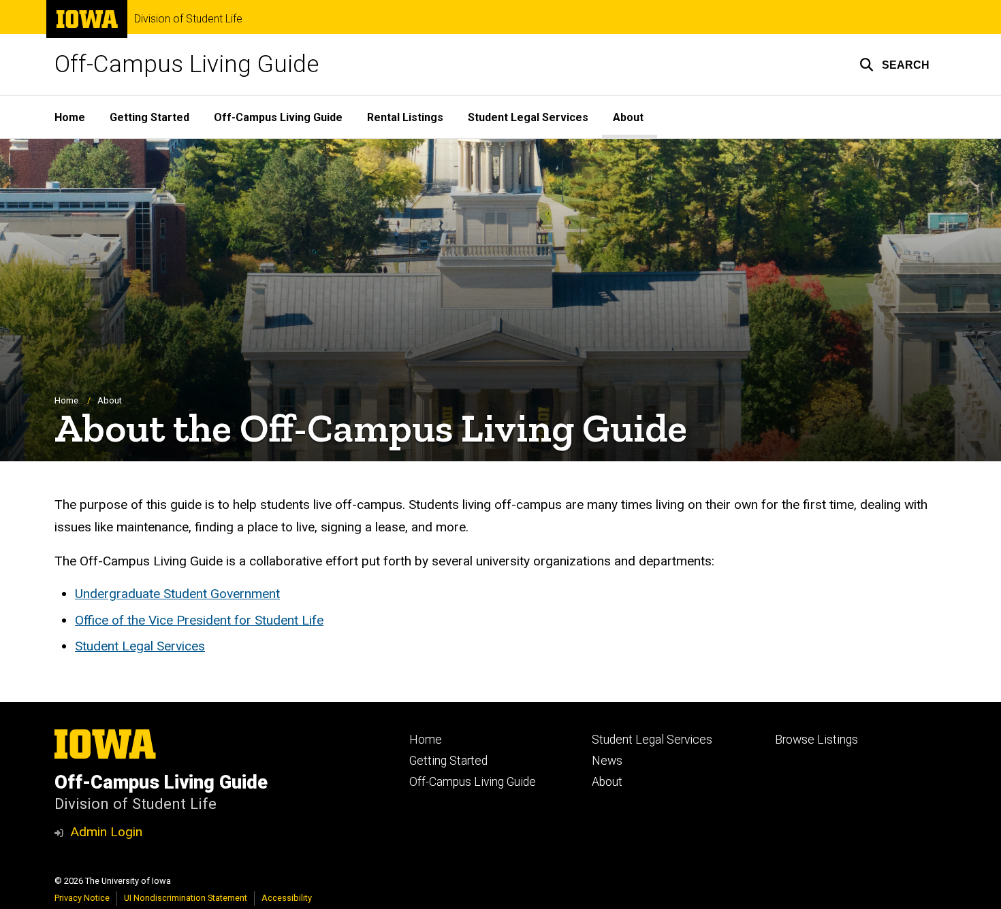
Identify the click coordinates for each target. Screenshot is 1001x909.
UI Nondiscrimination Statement (185, 898)
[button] (894, 64)
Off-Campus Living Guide (186, 64)
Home (69, 117)
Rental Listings (405, 117)
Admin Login (106, 832)
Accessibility (286, 898)
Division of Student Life (188, 19)
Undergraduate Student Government (177, 593)
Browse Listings (816, 739)
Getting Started (149, 117)
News (607, 760)
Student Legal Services (528, 117)
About (628, 117)
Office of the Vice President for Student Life (199, 620)
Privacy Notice (82, 898)
